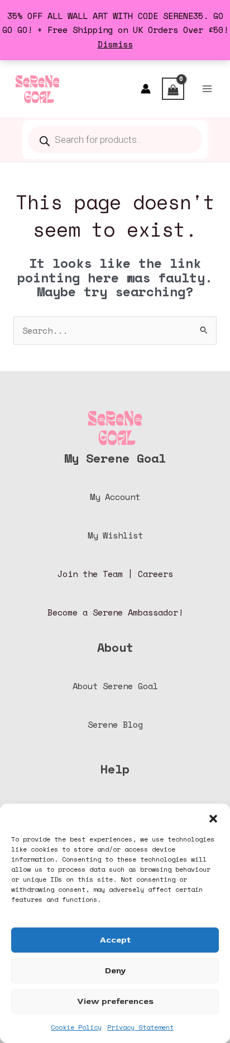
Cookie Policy (76, 1027)
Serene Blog (115, 724)
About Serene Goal (115, 686)
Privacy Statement (140, 1027)
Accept (115, 940)
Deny (115, 970)
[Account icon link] (146, 89)
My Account (115, 497)
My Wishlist (115, 535)
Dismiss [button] (115, 44)
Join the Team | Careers (115, 574)
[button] (213, 817)
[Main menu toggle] (207, 88)
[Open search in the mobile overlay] (115, 139)
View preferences (115, 1001)
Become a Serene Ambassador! (115, 612)
